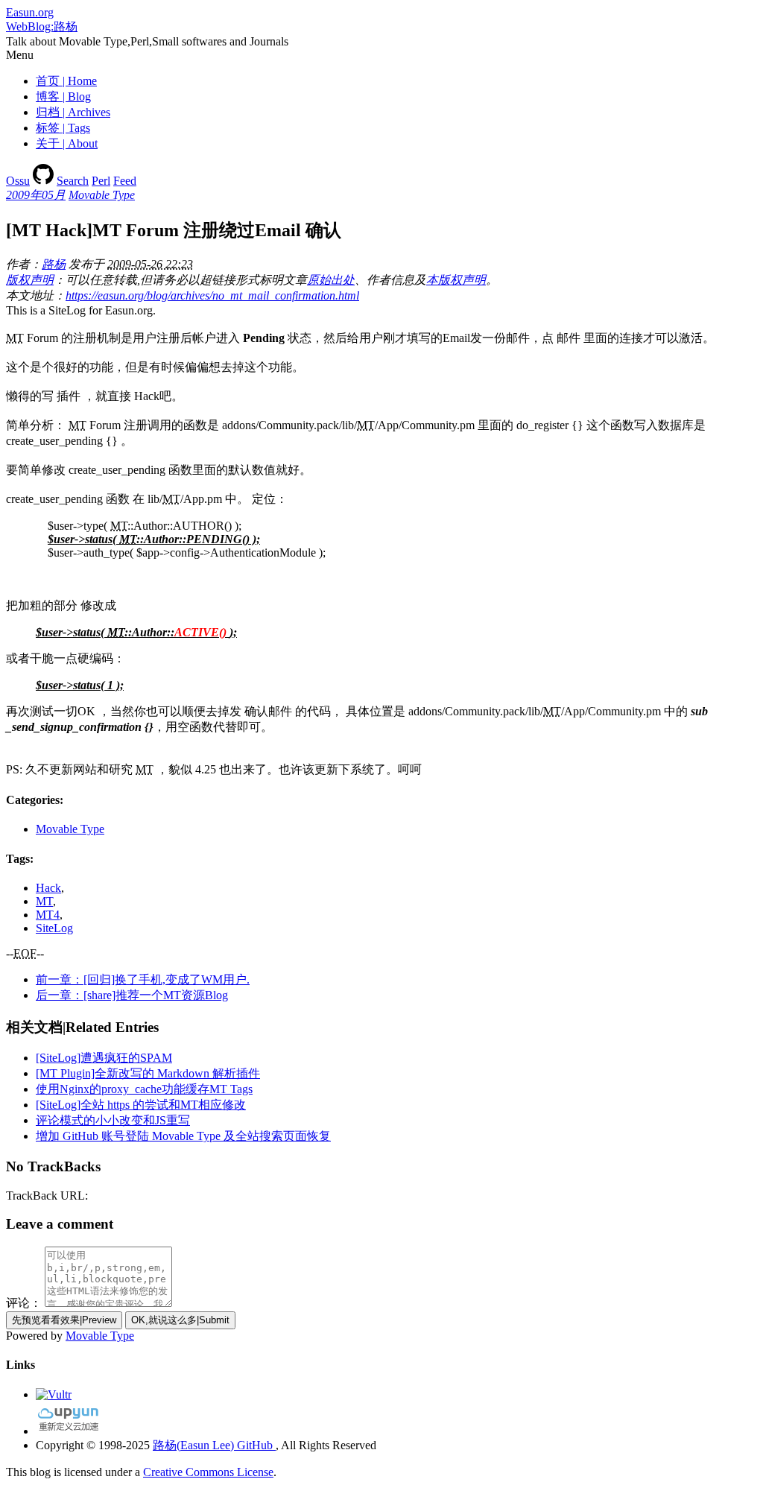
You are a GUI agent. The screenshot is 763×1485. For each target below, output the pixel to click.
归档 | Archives (73, 112)
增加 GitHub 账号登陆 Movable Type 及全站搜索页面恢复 (183, 1136)
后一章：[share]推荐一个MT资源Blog (132, 995)
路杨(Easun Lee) (193, 1445)
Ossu (18, 180)
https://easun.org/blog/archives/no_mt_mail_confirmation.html (212, 295)
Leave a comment (59, 1224)
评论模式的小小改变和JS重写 (113, 1120)
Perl (101, 180)
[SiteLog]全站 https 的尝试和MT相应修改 (141, 1104)
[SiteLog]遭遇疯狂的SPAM (104, 1057)
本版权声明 (456, 279)
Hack (48, 887)
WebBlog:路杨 (41, 26)
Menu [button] (20, 54)
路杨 (54, 264)
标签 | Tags (63, 127)
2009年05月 (36, 195)
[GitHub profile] (43, 180)
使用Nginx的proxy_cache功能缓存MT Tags (144, 1089)
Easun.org (30, 12)
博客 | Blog (63, 96)
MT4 (48, 914)
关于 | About (67, 143)
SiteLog (54, 928)
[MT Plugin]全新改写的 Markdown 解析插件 (148, 1073)
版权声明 (30, 279)
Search (73, 180)
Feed (124, 180)
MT (44, 901)
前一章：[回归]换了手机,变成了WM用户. (143, 979)
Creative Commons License (208, 1472)
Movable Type (102, 195)
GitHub (255, 1445)
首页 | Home (66, 81)
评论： (24, 1302)
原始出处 (331, 279)
